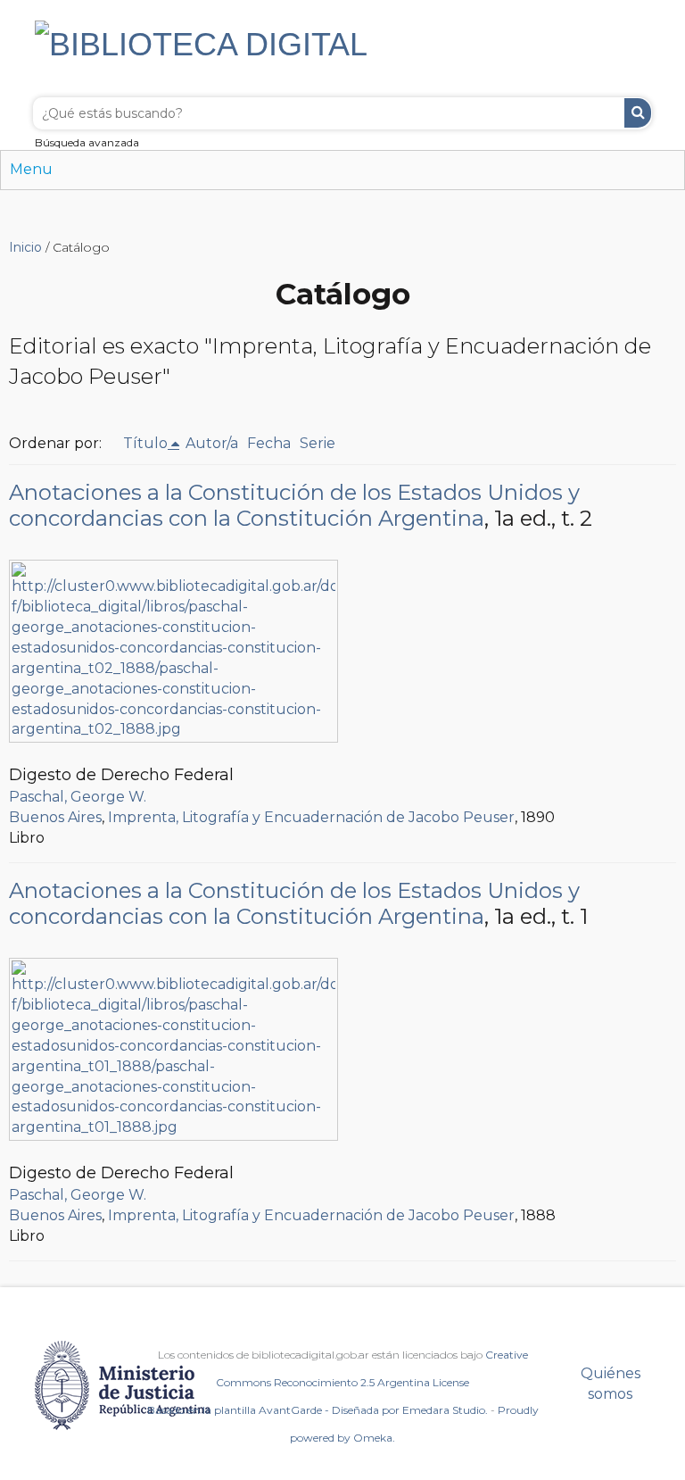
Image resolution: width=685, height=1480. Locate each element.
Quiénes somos (610, 1383)
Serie (317, 443)
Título (145, 443)
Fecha (269, 443)
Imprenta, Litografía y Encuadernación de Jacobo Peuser (311, 817)
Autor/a (212, 443)
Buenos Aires (55, 817)
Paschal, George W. (77, 796)
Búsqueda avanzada (87, 142)
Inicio (25, 247)
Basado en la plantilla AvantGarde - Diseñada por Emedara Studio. (317, 1410)
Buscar (637, 113)
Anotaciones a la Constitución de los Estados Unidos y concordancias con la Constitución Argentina (294, 505)
